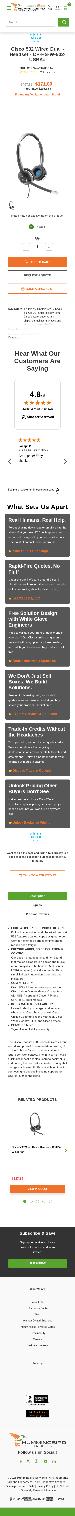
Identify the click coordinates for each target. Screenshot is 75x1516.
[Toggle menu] (7, 7)
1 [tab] (24, 1201)
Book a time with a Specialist (34, 661)
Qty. (37, 238)
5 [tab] (50, 1201)
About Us (37, 1302)
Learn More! (52, 94)
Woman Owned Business (37, 1320)
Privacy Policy (45, 1486)
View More (14, 337)
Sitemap (11, 1486)
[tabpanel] (37, 1153)
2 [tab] (31, 1201)
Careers (37, 1339)
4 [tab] (43, 1201)
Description (37, 895)
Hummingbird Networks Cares (37, 1326)
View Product (37, 1188)
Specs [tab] (37, 905)
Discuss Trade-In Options (32, 770)
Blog (37, 1314)
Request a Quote (37, 275)
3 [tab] (37, 1201)
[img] (38, 402)
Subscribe (37, 1263)
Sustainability (37, 1333)
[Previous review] (9, 462)
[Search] (63, 22)
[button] (38, 1380)
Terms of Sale (26, 1486)
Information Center (37, 1308)
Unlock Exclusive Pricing (32, 822)
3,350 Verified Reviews (37, 408)
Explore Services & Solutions (35, 714)
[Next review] (65, 462)
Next (65, 1151)
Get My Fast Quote (26, 598)
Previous (8, 1151)
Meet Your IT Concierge (30, 551)
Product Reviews (37, 914)
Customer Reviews (37, 1345)
